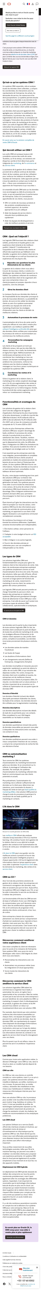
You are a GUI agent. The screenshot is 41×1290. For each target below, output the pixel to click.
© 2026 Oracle (7, 1253)
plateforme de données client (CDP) (23, 54)
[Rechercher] (24, 4)
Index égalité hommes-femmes (12, 1260)
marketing (17, 163)
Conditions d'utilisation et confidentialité (14, 1256)
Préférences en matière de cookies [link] (12, 1263)
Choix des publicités (8, 1266)
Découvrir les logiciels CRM (11, 67)
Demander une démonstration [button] (15, 1237)
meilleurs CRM (11, 835)
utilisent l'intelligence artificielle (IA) (16, 329)
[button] (4, 4)
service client (10, 165)
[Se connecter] (32, 4)
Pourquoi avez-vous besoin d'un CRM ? (15, 228)
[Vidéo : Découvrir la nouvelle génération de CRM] (20, 819)
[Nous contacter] (37, 4)
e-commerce (29, 163)
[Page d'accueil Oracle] (9, 4)
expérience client (27, 864)
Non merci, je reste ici (13, 30)
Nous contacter (7, 1277)
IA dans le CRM (9, 853)
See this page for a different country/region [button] (20, 36)
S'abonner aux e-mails (9, 1270)
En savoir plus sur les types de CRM (14, 610)
